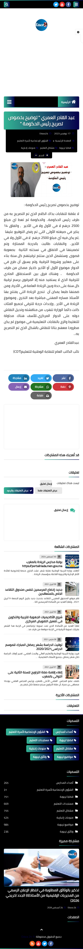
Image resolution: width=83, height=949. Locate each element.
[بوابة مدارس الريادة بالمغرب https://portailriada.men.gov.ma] (72, 561)
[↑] (41, 930)
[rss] (32, 943)
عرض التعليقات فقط (47, 490)
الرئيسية (66, 102)
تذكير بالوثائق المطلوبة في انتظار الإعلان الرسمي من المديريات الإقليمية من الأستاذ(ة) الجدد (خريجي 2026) (42, 895)
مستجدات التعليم (39, 740)
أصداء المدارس (64, 731)
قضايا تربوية (65, 148)
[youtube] (62, 4)
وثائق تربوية (40, 756)
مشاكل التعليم (47, 148)
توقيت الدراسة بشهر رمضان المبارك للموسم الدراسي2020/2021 (33, 647)
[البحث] (7, 4)
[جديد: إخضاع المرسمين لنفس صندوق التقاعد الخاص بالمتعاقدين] (72, 589)
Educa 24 (72, 908)
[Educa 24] (41, 24)
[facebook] (68, 4)
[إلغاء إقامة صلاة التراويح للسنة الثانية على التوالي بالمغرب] (72, 672)
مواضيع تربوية (65, 756)
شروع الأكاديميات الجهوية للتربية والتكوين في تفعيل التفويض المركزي (35, 619)
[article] (41, 417)
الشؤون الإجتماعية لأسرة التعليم (32, 140)
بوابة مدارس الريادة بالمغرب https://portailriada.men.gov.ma (42, 564)
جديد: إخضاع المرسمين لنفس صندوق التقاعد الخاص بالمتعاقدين (33, 591)
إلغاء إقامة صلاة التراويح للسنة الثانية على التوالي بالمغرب (35, 674)
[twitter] (56, 4)
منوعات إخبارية (28, 148)
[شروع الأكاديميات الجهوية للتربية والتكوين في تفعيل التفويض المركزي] (72, 617)
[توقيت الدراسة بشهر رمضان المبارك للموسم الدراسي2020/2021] (72, 644)
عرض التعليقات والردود (18, 490)
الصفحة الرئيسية (63, 140)
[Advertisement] (41, 70)
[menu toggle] (76, 4)
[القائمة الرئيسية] (9, 101)
